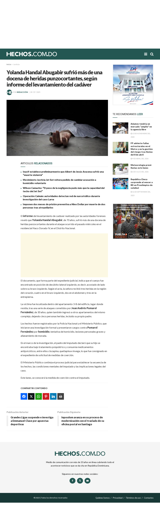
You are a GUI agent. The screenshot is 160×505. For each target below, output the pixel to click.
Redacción (22, 92)
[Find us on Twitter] (80, 481)
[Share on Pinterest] (11, 239)
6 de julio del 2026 (140, 172)
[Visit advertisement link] (133, 85)
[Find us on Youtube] (87, 481)
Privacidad (117, 498)
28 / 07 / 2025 (35, 92)
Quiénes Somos (102, 498)
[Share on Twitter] (11, 224)
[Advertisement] (80, 24)
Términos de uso (133, 498)
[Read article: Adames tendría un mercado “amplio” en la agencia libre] (120, 128)
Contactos (148, 498)
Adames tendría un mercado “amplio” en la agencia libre (141, 127)
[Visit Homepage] (42, 54)
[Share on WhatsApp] (11, 232)
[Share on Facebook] (11, 217)
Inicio (9, 64)
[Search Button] (151, 54)
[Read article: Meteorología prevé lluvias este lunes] (120, 169)
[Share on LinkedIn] (11, 246)
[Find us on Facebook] (72, 481)
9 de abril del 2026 (140, 159)
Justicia (16, 64)
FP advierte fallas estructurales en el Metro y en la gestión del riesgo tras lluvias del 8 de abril (142, 149)
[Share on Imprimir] (11, 253)
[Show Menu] (145, 54)
